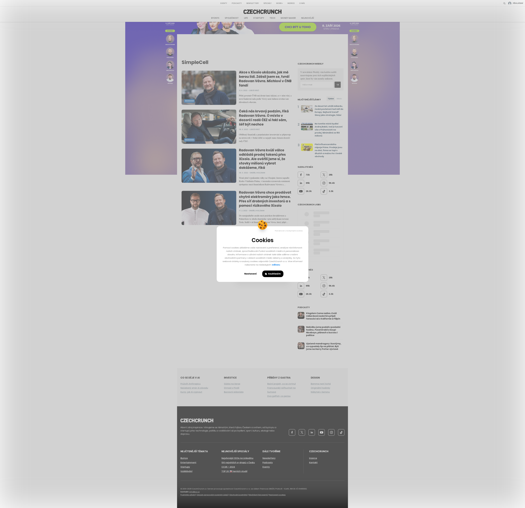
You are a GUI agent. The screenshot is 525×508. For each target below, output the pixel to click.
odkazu (276, 264)
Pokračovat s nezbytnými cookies (289, 231)
